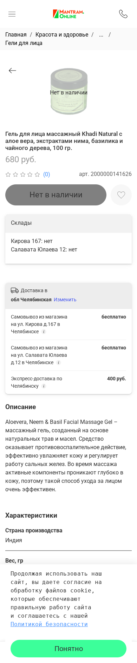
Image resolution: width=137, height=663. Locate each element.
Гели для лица (24, 43)
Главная (16, 34)
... (101, 35)
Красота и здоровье (61, 34)
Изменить (65, 299)
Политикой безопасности (49, 624)
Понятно (68, 648)
